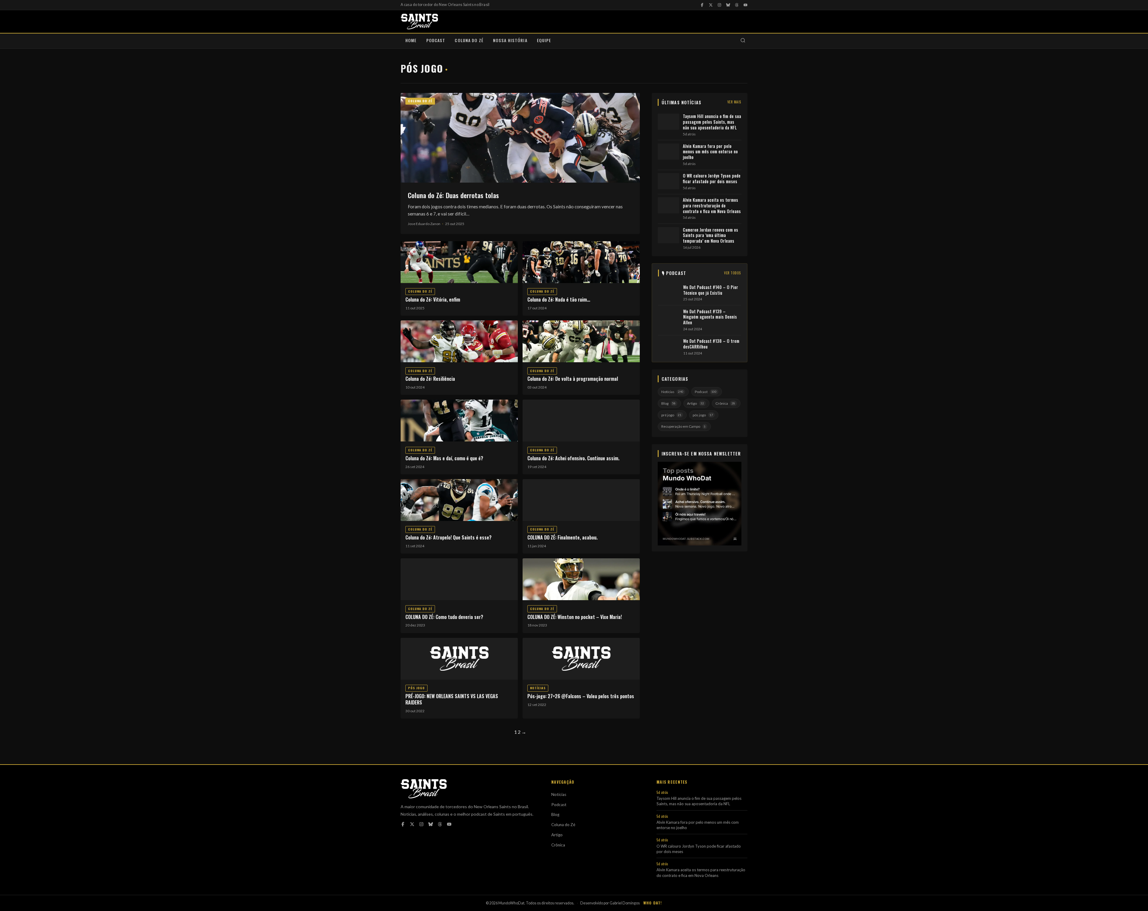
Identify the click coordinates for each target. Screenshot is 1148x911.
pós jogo (416, 688)
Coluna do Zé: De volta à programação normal (572, 378)
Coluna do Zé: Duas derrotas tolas (453, 195)
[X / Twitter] (711, 5)
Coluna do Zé (469, 40)
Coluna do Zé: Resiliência (430, 378)
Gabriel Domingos (625, 903)
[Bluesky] (728, 5)
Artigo (695, 403)
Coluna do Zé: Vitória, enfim (432, 299)
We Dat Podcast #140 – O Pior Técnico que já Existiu (710, 290)
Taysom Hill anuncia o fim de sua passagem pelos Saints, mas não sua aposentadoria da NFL (712, 122)
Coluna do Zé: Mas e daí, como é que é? (444, 458)
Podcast (435, 40)
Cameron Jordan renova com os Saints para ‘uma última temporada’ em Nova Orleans (710, 235)
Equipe (544, 40)
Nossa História (510, 40)
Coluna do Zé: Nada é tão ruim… (558, 299)
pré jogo (671, 415)
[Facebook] (702, 5)
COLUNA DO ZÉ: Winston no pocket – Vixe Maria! (574, 616)
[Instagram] (719, 5)
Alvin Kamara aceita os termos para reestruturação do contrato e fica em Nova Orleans (712, 205)
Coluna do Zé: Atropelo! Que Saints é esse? (448, 537)
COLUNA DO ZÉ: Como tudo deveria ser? (444, 616)
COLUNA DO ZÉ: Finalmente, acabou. (562, 537)
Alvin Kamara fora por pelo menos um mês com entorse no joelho (710, 151)
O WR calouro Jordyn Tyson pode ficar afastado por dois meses (712, 178)
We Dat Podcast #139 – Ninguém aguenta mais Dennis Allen (710, 317)
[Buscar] (742, 41)
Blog (668, 403)
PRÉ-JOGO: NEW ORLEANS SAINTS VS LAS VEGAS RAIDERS (451, 699)
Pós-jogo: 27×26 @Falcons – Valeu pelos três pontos (580, 696)
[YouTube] (745, 5)
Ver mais (734, 102)
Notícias (538, 688)
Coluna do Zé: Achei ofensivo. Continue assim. (573, 458)
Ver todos (732, 272)
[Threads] (737, 5)
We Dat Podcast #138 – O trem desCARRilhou (711, 343)
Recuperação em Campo (683, 426)
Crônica (725, 403)
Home (411, 40)
